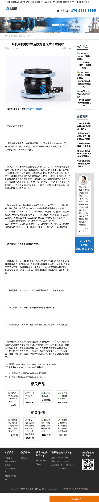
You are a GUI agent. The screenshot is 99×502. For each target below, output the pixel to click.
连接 (54, 364)
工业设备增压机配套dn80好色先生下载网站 (84, 126)
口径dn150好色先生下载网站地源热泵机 (27, 377)
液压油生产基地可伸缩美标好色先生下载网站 (29, 373)
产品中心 (8, 458)
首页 (15, 36)
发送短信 (76, 498)
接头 (23, 364)
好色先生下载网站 (34, 109)
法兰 (39, 364)
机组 (29, 364)
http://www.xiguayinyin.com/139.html (28, 367)
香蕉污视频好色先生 (10, 463)
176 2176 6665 (83, 11)
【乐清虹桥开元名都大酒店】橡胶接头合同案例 (83, 136)
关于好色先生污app (41, 462)
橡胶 (34, 364)
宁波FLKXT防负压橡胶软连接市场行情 (83, 163)
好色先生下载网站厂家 (35, 489)
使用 (18, 364)
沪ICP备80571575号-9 (71, 489)
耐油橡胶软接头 (10, 477)
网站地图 (84, 489)
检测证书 (24, 458)
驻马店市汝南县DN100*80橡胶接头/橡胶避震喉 (84, 153)
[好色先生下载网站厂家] (10, 8)
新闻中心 (22, 36)
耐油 (48, 364)
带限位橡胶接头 (10, 470)
